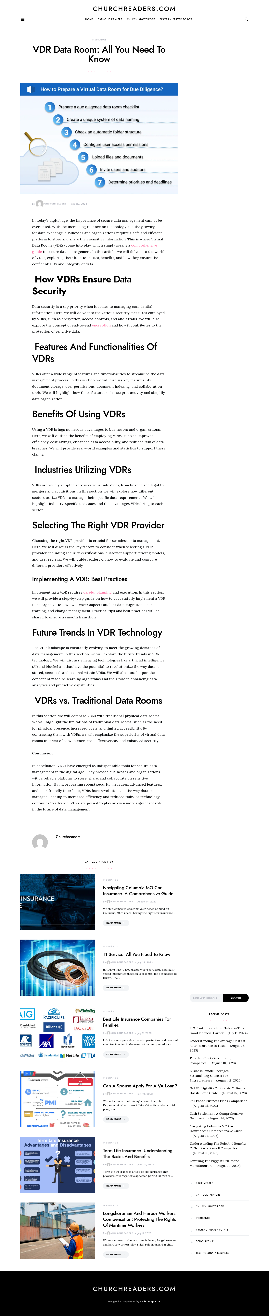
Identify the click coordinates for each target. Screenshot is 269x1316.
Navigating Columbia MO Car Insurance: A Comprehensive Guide (138, 890)
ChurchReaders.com (134, 8)
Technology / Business (212, 1253)
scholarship (205, 1241)
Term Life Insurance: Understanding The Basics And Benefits (138, 1153)
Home (89, 19)
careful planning (97, 592)
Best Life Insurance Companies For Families (137, 1022)
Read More (113, 922)
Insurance (99, 39)
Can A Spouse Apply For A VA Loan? (140, 1085)
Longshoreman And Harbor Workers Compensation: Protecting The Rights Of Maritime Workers (139, 1219)
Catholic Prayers (110, 19)
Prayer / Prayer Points (176, 19)
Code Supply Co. (150, 1301)
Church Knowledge (141, 19)
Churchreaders (55, 203)
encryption (101, 325)
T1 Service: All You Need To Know (136, 954)
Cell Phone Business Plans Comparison (219, 1101)
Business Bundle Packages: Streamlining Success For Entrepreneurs (209, 1075)
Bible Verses (204, 1183)
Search (236, 997)
